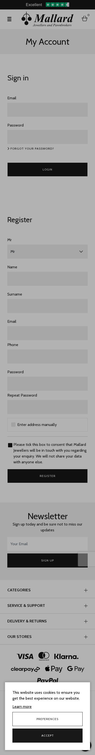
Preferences (47, 719)
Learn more (22, 706)
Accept (47, 735)
